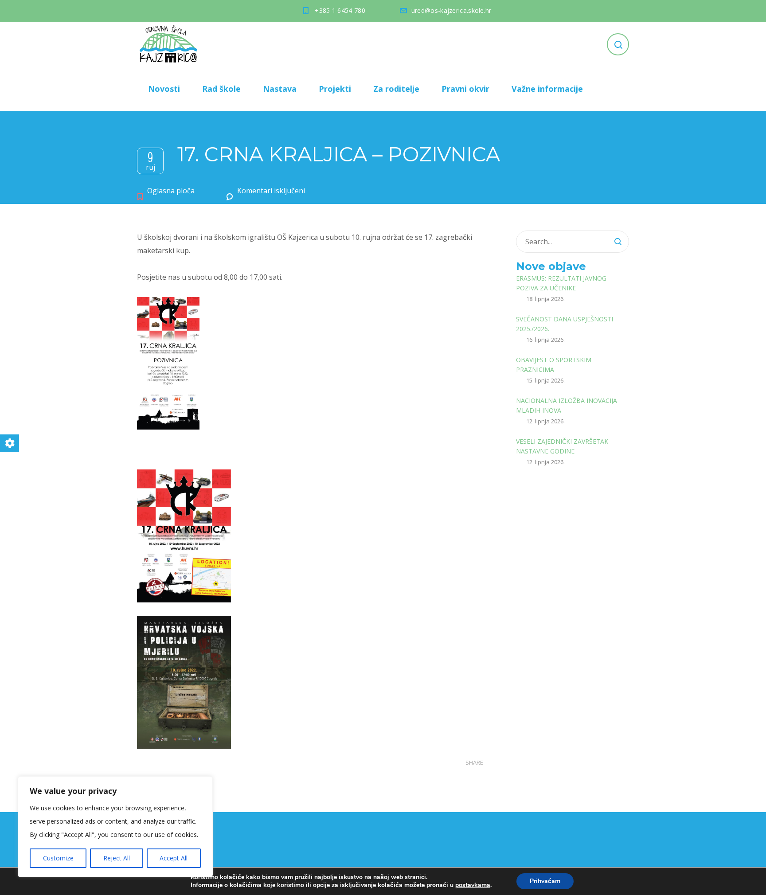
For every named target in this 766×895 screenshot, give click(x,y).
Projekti (335, 88)
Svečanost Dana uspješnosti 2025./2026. (564, 324)
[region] (115, 826)
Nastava (280, 88)
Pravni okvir (465, 88)
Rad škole (221, 88)
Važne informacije (547, 88)
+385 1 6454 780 (340, 10)
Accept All (174, 858)
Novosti (164, 88)
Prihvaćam (545, 881)
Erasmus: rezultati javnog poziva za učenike (561, 283)
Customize (58, 858)
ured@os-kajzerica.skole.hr (451, 10)
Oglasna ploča (171, 190)
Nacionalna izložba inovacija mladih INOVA (566, 405)
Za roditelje (396, 88)
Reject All (116, 858)
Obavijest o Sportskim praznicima (553, 365)
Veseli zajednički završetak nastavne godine (562, 446)
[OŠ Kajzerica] (170, 44)
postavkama (472, 885)
